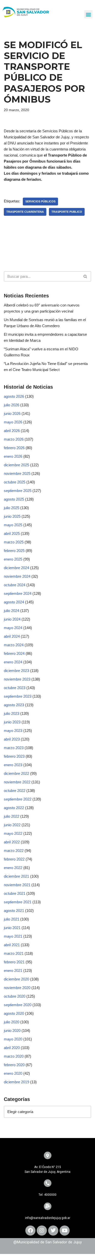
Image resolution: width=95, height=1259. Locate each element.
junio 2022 (12, 825)
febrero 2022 (14, 859)
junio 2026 (12, 413)
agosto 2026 (14, 396)
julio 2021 (11, 919)
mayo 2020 (13, 1039)
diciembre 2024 (16, 568)
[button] (88, 14)
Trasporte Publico (66, 211)
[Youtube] (65, 1230)
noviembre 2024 (17, 576)
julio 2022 (11, 816)
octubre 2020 (14, 996)
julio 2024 (11, 610)
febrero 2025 (14, 550)
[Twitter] (53, 1230)
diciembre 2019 (16, 1082)
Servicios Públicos (40, 201)
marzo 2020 (14, 1056)
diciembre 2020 (16, 979)
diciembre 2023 (16, 670)
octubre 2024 (14, 585)
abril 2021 (12, 945)
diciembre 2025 (16, 465)
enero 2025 (13, 559)
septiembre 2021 (17, 902)
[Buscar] (85, 276)
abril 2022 (12, 842)
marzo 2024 (14, 645)
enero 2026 (13, 456)
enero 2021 (13, 970)
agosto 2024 (14, 602)
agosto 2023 (14, 705)
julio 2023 (11, 713)
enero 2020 (13, 1073)
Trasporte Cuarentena (25, 211)
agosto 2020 (14, 1013)
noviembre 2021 (17, 885)
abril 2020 (12, 1048)
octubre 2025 (14, 482)
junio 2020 (12, 1030)
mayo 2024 (13, 628)
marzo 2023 (14, 748)
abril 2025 (12, 533)
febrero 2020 (14, 1065)
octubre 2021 (14, 893)
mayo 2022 (13, 833)
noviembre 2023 (17, 679)
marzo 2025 (14, 542)
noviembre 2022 (17, 782)
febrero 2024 (14, 653)
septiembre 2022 (17, 799)
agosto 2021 (14, 910)
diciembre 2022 (16, 773)
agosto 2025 (14, 499)
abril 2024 (12, 636)
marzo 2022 (14, 850)
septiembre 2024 (17, 593)
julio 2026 (11, 405)
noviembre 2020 (17, 988)
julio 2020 (11, 1022)
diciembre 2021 (16, 876)
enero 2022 (13, 868)
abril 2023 (12, 739)
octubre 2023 (14, 688)
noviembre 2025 (17, 473)
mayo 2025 (13, 525)
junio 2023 (12, 722)
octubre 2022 (14, 790)
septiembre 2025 (17, 490)
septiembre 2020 (17, 1005)
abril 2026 (12, 430)
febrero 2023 (14, 756)
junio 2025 (12, 516)
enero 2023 (13, 765)
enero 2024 (13, 662)
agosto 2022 (14, 808)
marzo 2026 (14, 439)
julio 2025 (11, 508)
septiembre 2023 (17, 696)
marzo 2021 (14, 953)
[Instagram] (42, 1230)
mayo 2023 (13, 730)
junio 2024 (12, 619)
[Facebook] (30, 1230)
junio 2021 (12, 928)
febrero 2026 (14, 448)
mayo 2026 (13, 422)
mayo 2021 (13, 936)
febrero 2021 (14, 962)
